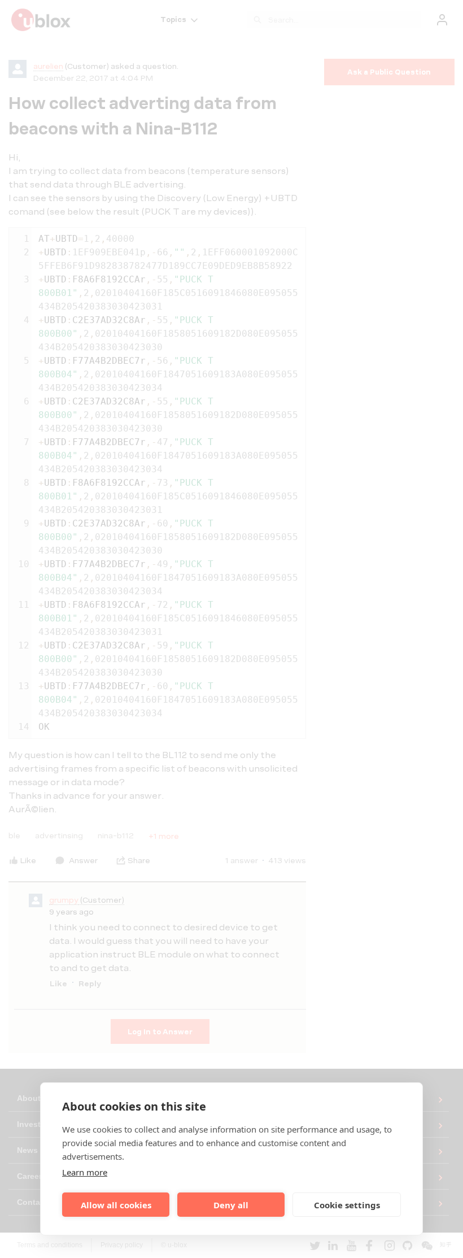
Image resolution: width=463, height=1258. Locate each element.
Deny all (230, 1205)
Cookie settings (347, 1205)
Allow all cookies (116, 1205)
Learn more (84, 1172)
